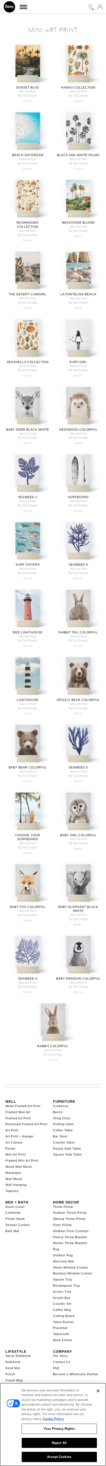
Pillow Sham (15, 1219)
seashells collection (28, 362)
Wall (10, 1101)
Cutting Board (64, 1316)
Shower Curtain (17, 1225)
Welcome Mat (63, 1261)
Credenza (60, 1106)
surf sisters (28, 564)
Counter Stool (64, 1142)
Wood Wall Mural (18, 1166)
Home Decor (66, 1202)
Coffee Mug (62, 1310)
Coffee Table (63, 1130)
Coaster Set (62, 1304)
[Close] (98, 1391)
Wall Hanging (16, 1185)
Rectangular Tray (66, 1285)
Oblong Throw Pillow (69, 1219)
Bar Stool (60, 1136)
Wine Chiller (62, 1340)
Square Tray (62, 1279)
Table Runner (63, 1322)
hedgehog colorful (78, 429)
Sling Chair (62, 1118)
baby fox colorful (28, 907)
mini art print (27, 91)
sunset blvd (27, 87)
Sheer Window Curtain (70, 1267)
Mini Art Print (15, 1154)
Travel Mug (14, 1380)
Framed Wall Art (17, 1112)
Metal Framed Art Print (22, 1106)
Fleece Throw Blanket (70, 1237)
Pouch (10, 1374)
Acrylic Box (62, 1298)
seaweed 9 (27, 978)
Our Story (60, 1356)
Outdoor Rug (63, 1255)
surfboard (78, 497)
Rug (56, 1249)
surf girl (78, 362)
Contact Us (61, 1362)
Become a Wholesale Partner (76, 1374)
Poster (10, 1148)
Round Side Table (67, 1148)
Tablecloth (61, 1334)
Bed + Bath (16, 1202)
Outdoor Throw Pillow (70, 1212)
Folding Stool (63, 1124)
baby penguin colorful (78, 978)
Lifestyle (15, 1351)
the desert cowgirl (28, 294)
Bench (58, 1112)
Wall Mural (13, 1179)
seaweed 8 (78, 564)
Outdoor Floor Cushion (71, 1231)
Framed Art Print (18, 1118)
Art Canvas (14, 1142)
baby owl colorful (78, 835)
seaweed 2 (27, 497)
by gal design (27, 95)
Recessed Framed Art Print (26, 1124)
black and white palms (78, 155)
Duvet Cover (15, 1207)
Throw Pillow (63, 1207)
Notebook (12, 1362)
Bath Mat (12, 1231)
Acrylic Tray (62, 1292)
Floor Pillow (62, 1225)
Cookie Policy (53, 1419)
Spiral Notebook (18, 1356)
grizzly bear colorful (78, 700)
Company (62, 1351)
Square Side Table (67, 1154)
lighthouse (27, 700)
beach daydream (27, 155)
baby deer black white (27, 429)
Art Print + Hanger (19, 1136)
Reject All (59, 1443)
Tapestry (12, 1191)
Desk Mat (12, 1368)
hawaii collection (78, 87)
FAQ (56, 1368)
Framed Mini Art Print (21, 1160)
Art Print (11, 1130)
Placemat (60, 1328)
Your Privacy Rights (59, 1429)
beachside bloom (78, 222)
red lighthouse (28, 632)
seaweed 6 (78, 767)
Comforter (13, 1212)
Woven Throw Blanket (70, 1243)
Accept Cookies (59, 1457)
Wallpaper (13, 1173)
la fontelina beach (78, 294)
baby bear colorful (28, 767)
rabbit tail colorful (78, 632)
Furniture (64, 1101)
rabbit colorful (53, 1046)
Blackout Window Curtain (72, 1273)
